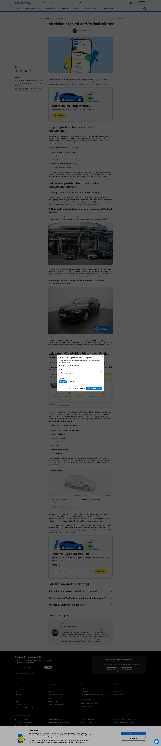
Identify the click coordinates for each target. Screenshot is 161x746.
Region (61, 369)
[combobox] (78, 373)
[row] (63, 381)
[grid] (80, 381)
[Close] (102, 356)
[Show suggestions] (99, 373)
